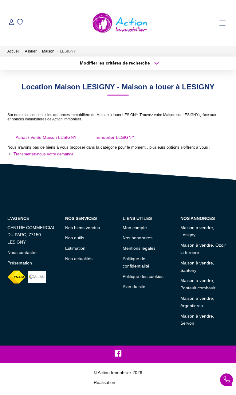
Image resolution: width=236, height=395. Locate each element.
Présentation (19, 262)
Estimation (75, 248)
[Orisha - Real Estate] (129, 382)
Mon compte (135, 227)
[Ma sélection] (20, 23)
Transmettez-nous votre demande (43, 154)
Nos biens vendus (82, 227)
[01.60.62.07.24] (226, 381)
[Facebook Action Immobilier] (118, 354)
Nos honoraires (137, 237)
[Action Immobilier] (120, 23)
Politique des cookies (143, 276)
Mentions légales (139, 248)
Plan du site (134, 286)
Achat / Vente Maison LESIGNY (46, 137)
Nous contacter (22, 252)
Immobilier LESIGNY (114, 137)
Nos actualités (78, 258)
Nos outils (74, 237)
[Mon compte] (11, 23)
